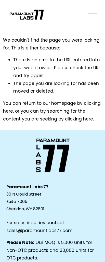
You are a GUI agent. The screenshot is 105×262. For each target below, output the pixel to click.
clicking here (79, 119)
